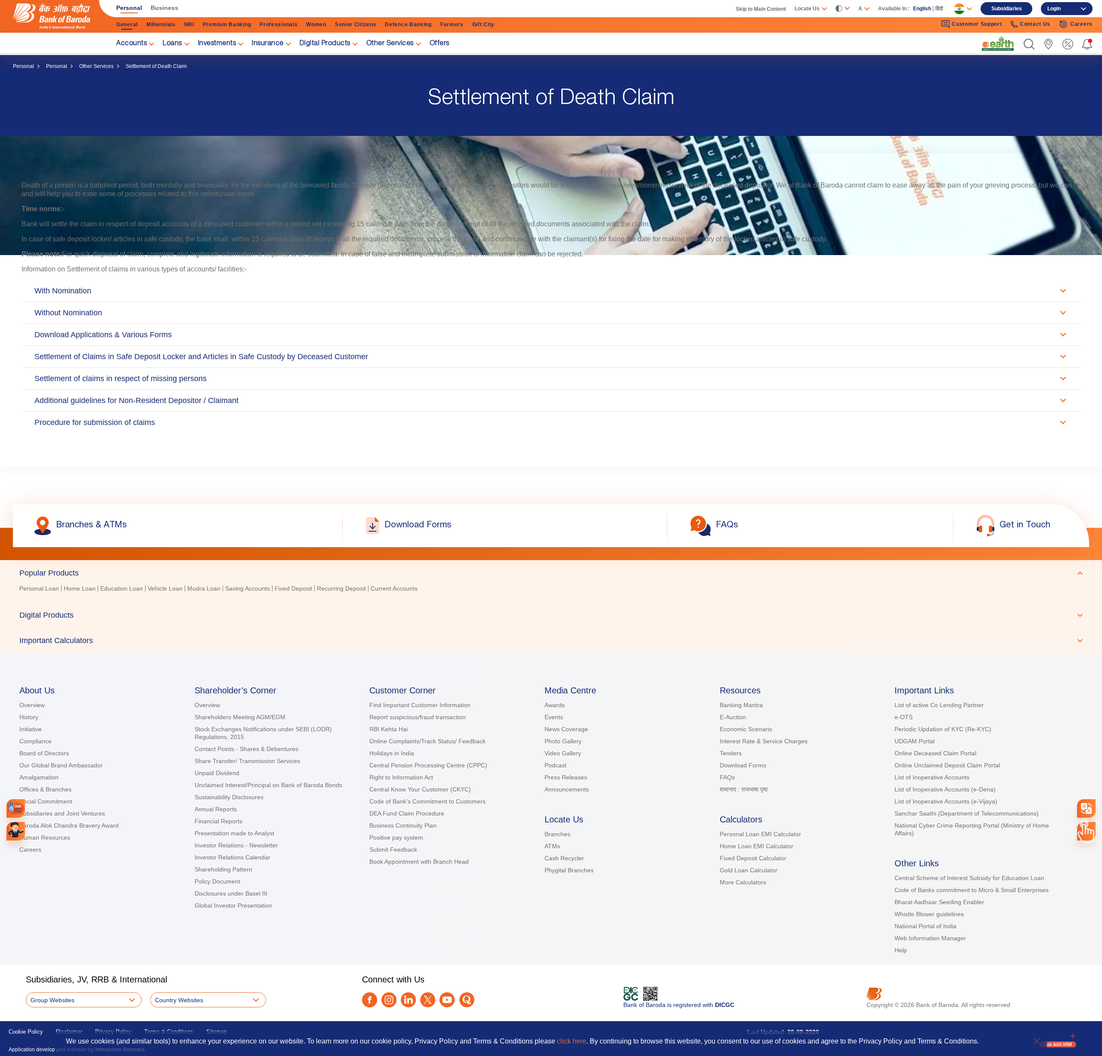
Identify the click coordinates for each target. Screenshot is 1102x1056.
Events (554, 717)
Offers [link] (439, 43)
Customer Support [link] (977, 24)
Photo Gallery (563, 741)
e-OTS (904, 717)
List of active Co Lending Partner (939, 705)
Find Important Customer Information (420, 705)
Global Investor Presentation (233, 905)
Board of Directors (44, 753)
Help (901, 950)
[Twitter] (427, 999)
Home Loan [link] (80, 588)
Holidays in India (391, 753)
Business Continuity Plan (402, 825)
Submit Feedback (393, 849)
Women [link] (316, 25)
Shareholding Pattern (223, 869)
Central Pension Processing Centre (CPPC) (428, 765)
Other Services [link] (390, 43)
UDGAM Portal (915, 741)
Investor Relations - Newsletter (236, 845)
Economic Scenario (746, 729)
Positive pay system (396, 837)
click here (571, 1041)
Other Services (96, 66)
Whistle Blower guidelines (929, 914)
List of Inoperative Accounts (932, 777)
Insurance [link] (268, 43)
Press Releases (566, 777)
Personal (23, 66)
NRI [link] (189, 25)
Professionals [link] (278, 25)
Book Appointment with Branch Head (419, 861)
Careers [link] (1081, 24)
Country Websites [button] (179, 1000)
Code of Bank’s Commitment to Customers (427, 801)
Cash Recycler (564, 858)
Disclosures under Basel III (231, 893)
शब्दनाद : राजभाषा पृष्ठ (744, 789)
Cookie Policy (26, 1031)
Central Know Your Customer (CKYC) (420, 789)
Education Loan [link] (121, 588)
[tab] (551, 572)
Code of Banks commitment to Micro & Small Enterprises (972, 890)
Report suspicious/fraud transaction (417, 717)
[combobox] (1086, 809)
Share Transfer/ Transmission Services (247, 760)
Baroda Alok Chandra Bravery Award (69, 825)
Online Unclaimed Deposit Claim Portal (947, 765)
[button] (1029, 44)
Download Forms (743, 765)
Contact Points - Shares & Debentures (246, 748)
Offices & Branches (45, 789)
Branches (557, 834)
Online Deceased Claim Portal (935, 753)
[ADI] (15, 831)
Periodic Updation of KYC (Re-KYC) (943, 729)
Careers (30, 849)
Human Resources (44, 837)
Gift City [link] (483, 25)
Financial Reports (218, 821)
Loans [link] (172, 43)
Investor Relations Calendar (232, 857)
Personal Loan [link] (39, 588)
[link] (998, 43)
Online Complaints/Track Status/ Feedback (427, 741)
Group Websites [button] (52, 1000)
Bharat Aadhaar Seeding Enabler (939, 902)
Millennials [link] (161, 25)
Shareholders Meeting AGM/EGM (240, 717)
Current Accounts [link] (394, 588)
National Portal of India (926, 926)
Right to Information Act (401, 777)
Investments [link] (217, 43)
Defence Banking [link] (408, 25)
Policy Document (217, 881)
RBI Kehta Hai (388, 729)
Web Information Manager (930, 938)
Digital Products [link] (325, 43)
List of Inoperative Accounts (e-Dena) (945, 789)
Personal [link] (129, 7)
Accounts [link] (131, 43)
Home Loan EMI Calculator (756, 846)
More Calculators (743, 882)
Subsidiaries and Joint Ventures (62, 813)
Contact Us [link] (1035, 24)
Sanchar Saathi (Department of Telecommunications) (967, 813)
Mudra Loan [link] (203, 588)
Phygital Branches (569, 870)
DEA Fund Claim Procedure (406, 813)
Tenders (731, 753)
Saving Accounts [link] (247, 588)
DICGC (724, 1004)
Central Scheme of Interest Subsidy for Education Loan (969, 877)
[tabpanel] (551, 589)
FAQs (727, 777)
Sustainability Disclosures (229, 797)
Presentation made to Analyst (234, 833)
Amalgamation (39, 777)
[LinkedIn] (408, 999)
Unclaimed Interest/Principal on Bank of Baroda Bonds (268, 785)
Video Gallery (563, 753)
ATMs (552, 846)
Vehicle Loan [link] (165, 588)
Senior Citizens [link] (356, 25)
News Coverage (566, 729)
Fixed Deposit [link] (293, 588)
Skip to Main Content (761, 9)
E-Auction (733, 717)
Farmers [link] (452, 25)
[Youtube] (447, 999)
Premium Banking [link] (227, 25)
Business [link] (164, 7)
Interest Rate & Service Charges (764, 741)
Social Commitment (45, 801)
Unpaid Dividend (217, 773)
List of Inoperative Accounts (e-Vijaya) (946, 801)
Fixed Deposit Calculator (753, 858)
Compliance (35, 741)
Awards (555, 705)
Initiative (30, 729)
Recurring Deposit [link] (341, 588)
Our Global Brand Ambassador (61, 765)
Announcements (567, 789)
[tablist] (551, 606)
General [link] (127, 25)
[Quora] (466, 999)
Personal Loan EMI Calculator (760, 834)
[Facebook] (369, 999)
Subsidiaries (1006, 9)
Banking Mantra (741, 705)
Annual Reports (216, 809)
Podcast (555, 765)
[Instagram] (388, 999)
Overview (32, 705)
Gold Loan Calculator (748, 870)
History (28, 717)
